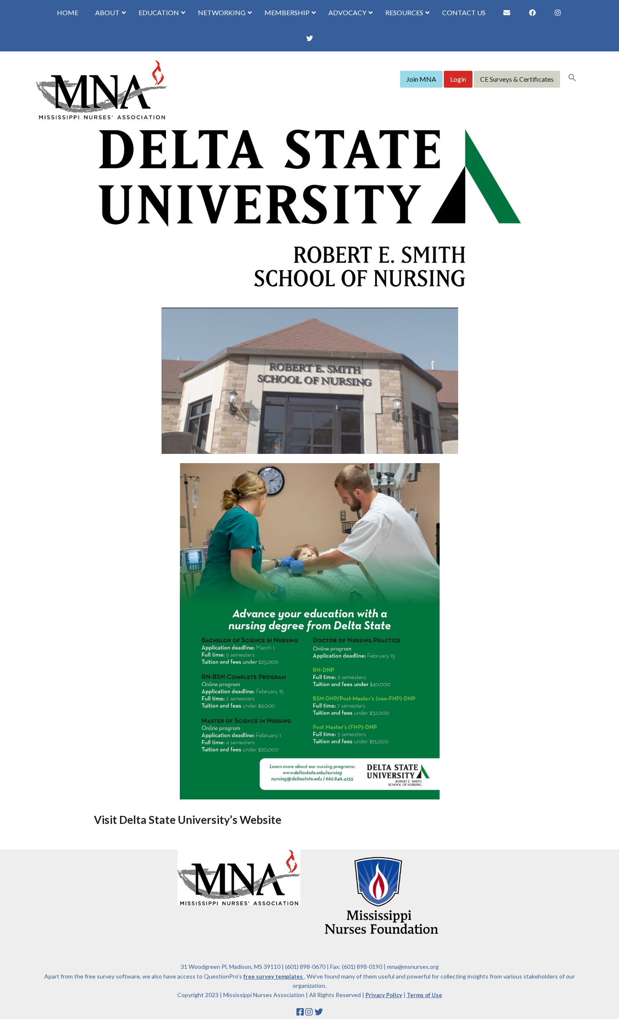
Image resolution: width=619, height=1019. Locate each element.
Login (458, 79)
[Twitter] (319, 1012)
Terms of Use (424, 995)
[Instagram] (309, 1012)
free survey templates (273, 976)
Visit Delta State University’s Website (187, 819)
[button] (572, 78)
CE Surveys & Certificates (517, 79)
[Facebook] (300, 1012)
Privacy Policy (384, 995)
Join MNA (421, 79)
